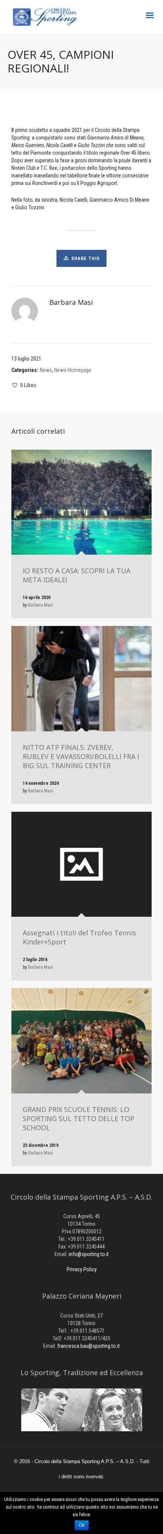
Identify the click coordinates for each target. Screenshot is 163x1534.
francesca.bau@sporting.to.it (88, 1346)
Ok (82, 1525)
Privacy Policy (82, 1269)
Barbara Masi (40, 605)
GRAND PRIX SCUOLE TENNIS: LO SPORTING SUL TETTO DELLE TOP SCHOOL (78, 1118)
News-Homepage (72, 370)
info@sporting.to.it (89, 1254)
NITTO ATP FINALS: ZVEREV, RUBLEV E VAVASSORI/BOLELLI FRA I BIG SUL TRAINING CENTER (81, 756)
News (46, 370)
